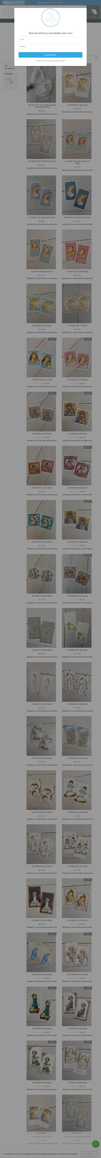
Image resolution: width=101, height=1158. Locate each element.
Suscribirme (50, 54)
